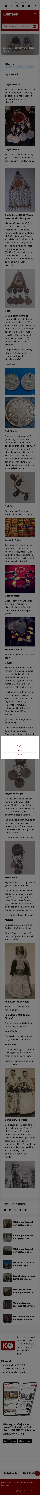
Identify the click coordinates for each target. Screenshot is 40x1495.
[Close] (36, 739)
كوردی (20, 750)
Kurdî (20, 755)
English (20, 746)
